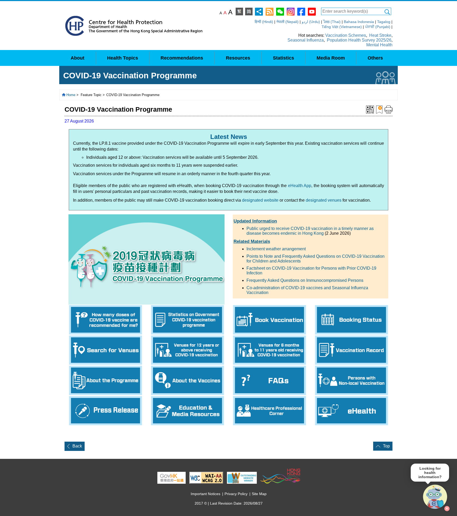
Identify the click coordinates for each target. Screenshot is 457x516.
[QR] (370, 109)
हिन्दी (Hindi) (264, 22)
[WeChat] (280, 11)
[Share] (259, 11)
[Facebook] (301, 11)
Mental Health (379, 45)
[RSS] (269, 11)
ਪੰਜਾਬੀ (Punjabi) (377, 27)
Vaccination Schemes (345, 35)
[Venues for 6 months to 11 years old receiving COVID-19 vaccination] (269, 350)
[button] (435, 497)
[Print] (388, 109)
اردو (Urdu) (311, 22)
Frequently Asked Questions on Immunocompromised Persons (304, 280)
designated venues (323, 200)
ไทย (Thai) (332, 22)
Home (70, 95)
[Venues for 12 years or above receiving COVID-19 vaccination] (187, 350)
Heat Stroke (380, 35)
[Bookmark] (379, 109)
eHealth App (300, 185)
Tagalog (383, 22)
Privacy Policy (236, 494)
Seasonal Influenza (305, 40)
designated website (260, 200)
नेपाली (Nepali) (287, 22)
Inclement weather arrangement (276, 249)
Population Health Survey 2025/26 (359, 40)
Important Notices (205, 494)
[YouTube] (312, 11)
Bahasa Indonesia (359, 22)
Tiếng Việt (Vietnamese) (342, 27)
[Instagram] (291, 11)
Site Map (259, 494)
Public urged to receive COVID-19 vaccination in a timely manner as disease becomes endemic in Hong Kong (310, 231)
